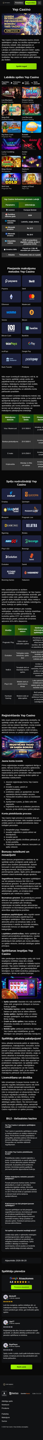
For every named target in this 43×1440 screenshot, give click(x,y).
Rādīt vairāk (21, 1367)
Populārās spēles (5, 82)
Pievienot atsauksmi (21, 1287)
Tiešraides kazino (17, 82)
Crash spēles (27, 82)
